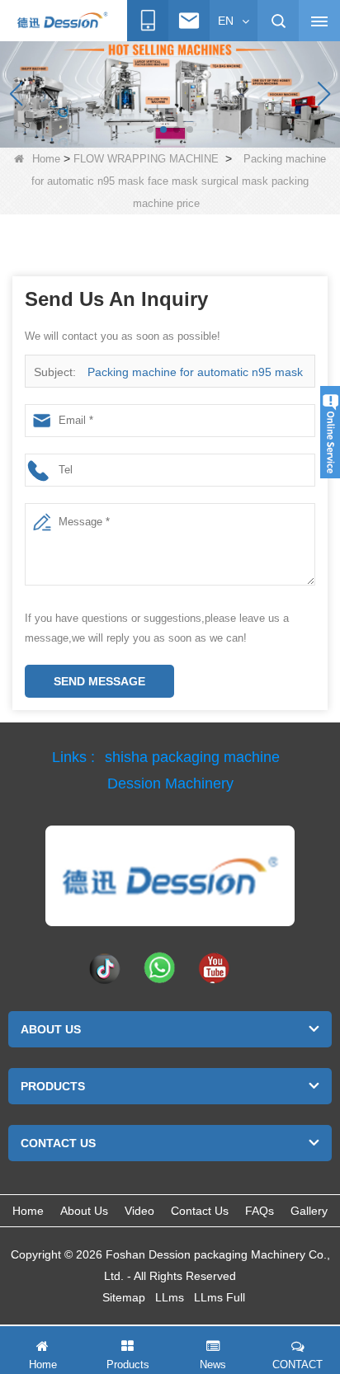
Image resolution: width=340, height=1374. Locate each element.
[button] (150, 129)
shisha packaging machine (192, 757)
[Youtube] (213, 967)
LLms (169, 1297)
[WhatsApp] (159, 967)
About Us (84, 1210)
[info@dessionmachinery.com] (189, 20)
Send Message (99, 681)
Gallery (309, 1210)
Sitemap (123, 1297)
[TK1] (104, 967)
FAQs (259, 1210)
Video (139, 1210)
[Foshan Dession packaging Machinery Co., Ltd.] (170, 876)
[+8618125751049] (147, 20)
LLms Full (219, 1297)
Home (46, 159)
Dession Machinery (170, 783)
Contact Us (200, 1210)
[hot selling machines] (170, 93)
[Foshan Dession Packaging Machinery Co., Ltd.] (61, 21)
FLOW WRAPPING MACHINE (146, 159)
